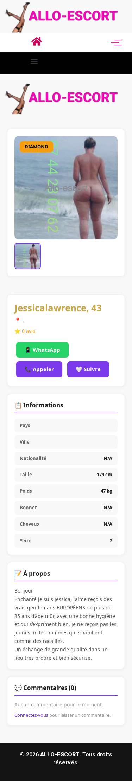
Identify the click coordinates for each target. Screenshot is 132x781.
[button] (34, 61)
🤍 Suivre (88, 369)
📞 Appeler (39, 369)
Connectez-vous (31, 715)
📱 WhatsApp (42, 349)
